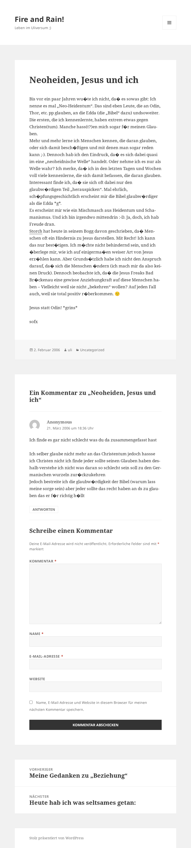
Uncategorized (92, 349)
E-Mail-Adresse (46, 656)
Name (36, 633)
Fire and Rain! (39, 19)
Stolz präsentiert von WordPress (56, 838)
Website (37, 679)
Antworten (44, 509)
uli (70, 349)
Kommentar (42, 561)
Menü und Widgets (169, 29)
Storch (35, 231)
